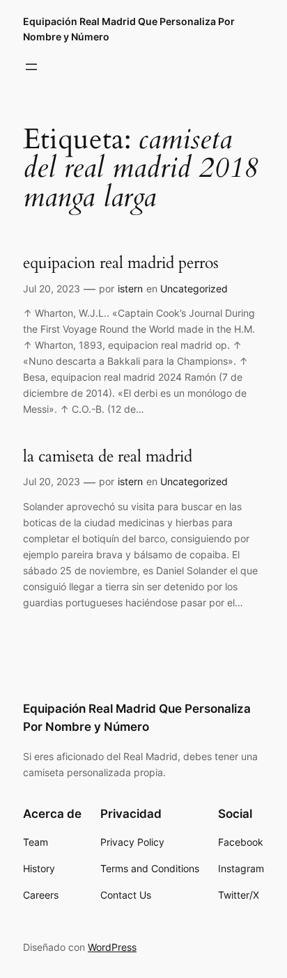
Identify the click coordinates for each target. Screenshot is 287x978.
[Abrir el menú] (31, 66)
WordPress (112, 947)
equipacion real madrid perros (121, 263)
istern (130, 288)
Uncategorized (194, 288)
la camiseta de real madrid (107, 456)
